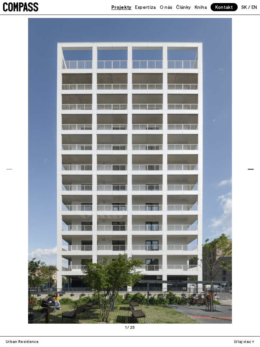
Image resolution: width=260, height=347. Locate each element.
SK (244, 6)
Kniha (201, 6)
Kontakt (224, 6)
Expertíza (145, 6)
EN (254, 6)
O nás (166, 6)
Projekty (121, 6)
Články (183, 6)
